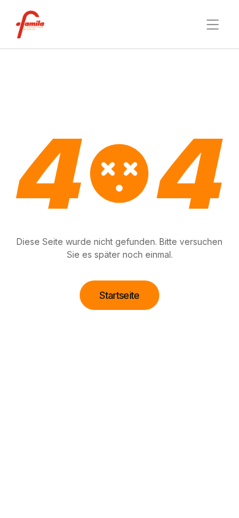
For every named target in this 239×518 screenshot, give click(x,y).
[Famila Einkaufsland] (34, 24)
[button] (213, 24)
